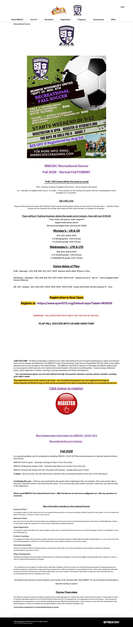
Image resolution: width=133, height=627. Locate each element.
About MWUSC (17, 19)
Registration (66, 19)
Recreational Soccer (22, 24)
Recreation (49, 19)
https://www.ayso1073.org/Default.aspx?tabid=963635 (74, 303)
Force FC (33, 19)
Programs (82, 19)
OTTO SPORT (19, 623)
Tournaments (98, 19)
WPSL (113, 19)
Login (122, 7)
